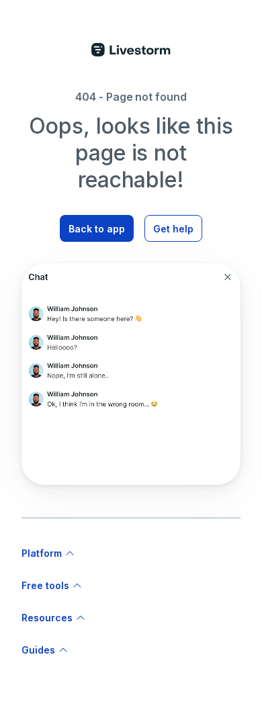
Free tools (45, 585)
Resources (47, 617)
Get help (173, 228)
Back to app (97, 228)
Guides (38, 650)
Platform (41, 553)
